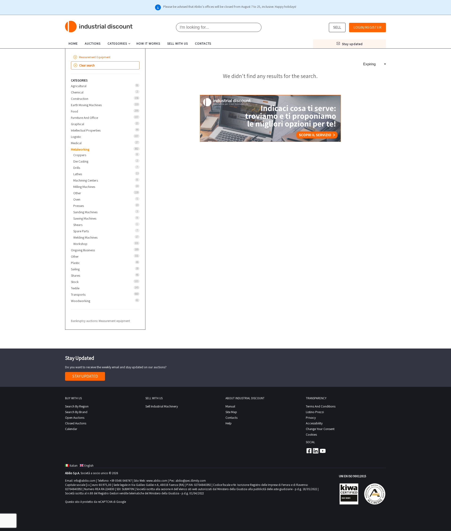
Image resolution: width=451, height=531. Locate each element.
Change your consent (320, 429)
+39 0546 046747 (121, 481)
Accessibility (314, 423)
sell (337, 27)
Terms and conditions (320, 406)
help (229, 423)
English (88, 466)
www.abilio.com (156, 481)
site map (231, 412)
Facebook (308, 450)
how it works (148, 43)
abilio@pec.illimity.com (190, 481)
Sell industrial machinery (161, 406)
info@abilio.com (84, 481)
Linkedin (316, 450)
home (73, 43)
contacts (203, 43)
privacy (311, 417)
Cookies (311, 434)
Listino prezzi (315, 412)
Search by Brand (76, 412)
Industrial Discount (99, 26)
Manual (230, 406)
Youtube (323, 450)
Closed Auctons (75, 423)
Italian (74, 466)
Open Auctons (74, 417)
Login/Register (367, 27)
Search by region (77, 406)
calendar (71, 429)
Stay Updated (85, 376)
